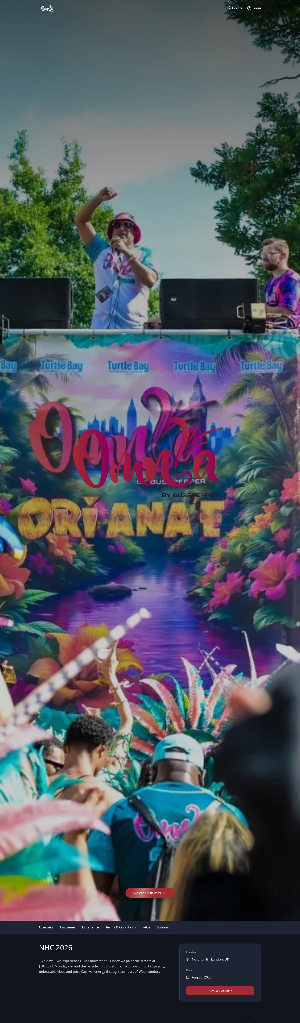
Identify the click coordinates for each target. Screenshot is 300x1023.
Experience (90, 927)
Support (163, 927)
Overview (46, 927)
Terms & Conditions (121, 927)
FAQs (146, 927)
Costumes (68, 927)
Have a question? (220, 991)
